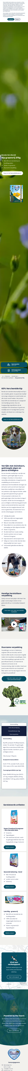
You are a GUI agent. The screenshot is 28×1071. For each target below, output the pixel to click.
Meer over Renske (14, 1030)
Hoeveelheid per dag (14, 731)
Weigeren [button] (17, 19)
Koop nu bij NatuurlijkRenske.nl (12, 173)
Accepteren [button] (10, 19)
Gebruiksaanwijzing (14, 727)
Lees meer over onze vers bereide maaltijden (14, 611)
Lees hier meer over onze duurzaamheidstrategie (14, 678)
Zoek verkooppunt (14, 977)
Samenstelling (14, 724)
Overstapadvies (14, 734)
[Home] (2, 376)
